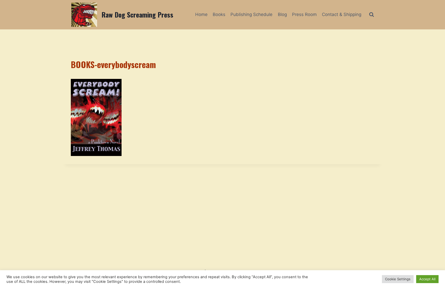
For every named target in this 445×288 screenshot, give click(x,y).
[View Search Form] (371, 14)
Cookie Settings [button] (397, 279)
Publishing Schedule (251, 14)
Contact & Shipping (341, 14)
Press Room (304, 14)
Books (219, 14)
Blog (282, 14)
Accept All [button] (427, 279)
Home (201, 14)
